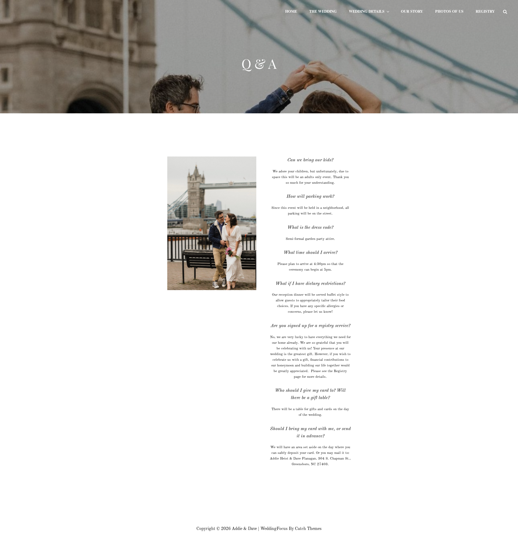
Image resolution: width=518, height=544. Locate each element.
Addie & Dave (244, 529)
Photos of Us (449, 11)
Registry (485, 11)
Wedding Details (366, 11)
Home (291, 11)
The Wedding (323, 11)
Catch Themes (308, 529)
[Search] (505, 11)
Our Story (412, 11)
